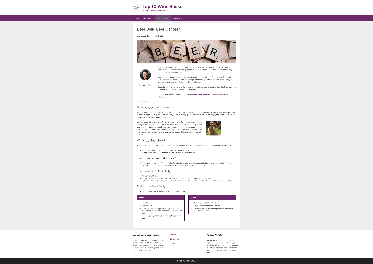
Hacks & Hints (177, 18)
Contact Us (174, 239)
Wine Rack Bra (176, 72)
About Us (173, 235)
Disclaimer (174, 243)
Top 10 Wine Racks (162, 6)
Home (137, 18)
